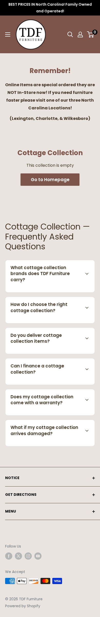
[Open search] (70, 34)
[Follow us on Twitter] (18, 556)
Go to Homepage (50, 180)
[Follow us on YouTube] (38, 556)
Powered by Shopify (22, 606)
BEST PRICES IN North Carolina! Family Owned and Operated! (50, 8)
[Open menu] (7, 34)
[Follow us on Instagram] (28, 556)
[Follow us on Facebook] (8, 556)
